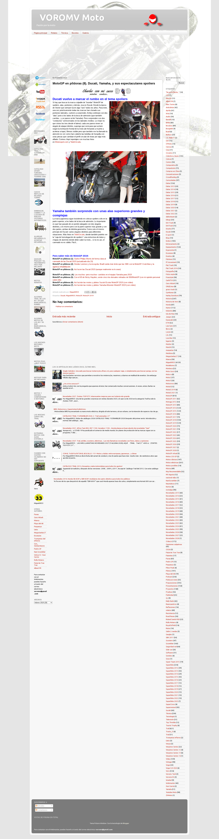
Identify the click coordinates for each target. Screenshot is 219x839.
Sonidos (169, 656)
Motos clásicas (171, 459)
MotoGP (79, 295)
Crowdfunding (171, 177)
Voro (168, 771)
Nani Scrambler (39, 552)
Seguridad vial (171, 647)
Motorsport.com (61, 142)
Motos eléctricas (172, 462)
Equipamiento (171, 247)
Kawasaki (169, 320)
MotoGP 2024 (171, 438)
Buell (168, 132)
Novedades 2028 (172, 538)
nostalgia (169, 490)
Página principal (40, 33)
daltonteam (170, 217)
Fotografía (170, 271)
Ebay (168, 238)
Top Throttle (171, 722)
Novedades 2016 (172, 502)
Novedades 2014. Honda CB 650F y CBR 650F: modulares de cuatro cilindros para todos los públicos (92, 479)
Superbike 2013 (172, 671)
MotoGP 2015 (171, 411)
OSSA (168, 549)
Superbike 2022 (172, 698)
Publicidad (170, 595)
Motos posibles (172, 466)
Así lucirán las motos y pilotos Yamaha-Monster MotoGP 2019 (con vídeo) (105, 285)
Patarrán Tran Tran (173, 552)
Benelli (168, 120)
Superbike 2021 (172, 695)
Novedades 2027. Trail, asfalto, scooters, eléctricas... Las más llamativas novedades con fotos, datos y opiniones (106, 441)
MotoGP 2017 (171, 417)
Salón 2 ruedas (171, 631)
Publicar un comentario (64, 306)
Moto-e (169, 374)
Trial (167, 735)
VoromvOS (170, 777)
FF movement (171, 262)
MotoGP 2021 (171, 429)
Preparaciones (171, 583)
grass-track (170, 289)
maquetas (170, 350)
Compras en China (172, 171)
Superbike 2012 (172, 668)
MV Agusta (170, 475)
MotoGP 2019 (88, 295)
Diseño (168, 229)
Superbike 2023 (172, 701)
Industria (169, 311)
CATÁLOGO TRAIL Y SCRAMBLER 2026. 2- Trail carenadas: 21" (86, 416)
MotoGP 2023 (171, 435)
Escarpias (37, 536)
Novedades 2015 (172, 499)
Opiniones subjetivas (174, 544)
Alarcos (169, 98)
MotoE (168, 387)
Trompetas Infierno (173, 738)
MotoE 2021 (170, 393)
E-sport (169, 235)
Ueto (36, 530)
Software (169, 653)
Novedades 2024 (172, 526)
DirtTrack (169, 226)
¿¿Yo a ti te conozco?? (71, 384)
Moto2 (168, 377)
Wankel (169, 780)
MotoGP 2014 (171, 408)
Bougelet (169, 129)
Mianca (36, 520)
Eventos (169, 256)
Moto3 (168, 380)
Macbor (169, 344)
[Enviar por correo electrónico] (85, 292)
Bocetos (75, 33)
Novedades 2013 (172, 493)
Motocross (170, 383)
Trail (167, 728)
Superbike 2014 (172, 674)
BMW (168, 123)
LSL (167, 335)
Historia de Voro (172, 302)
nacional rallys (171, 478)
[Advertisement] (108, 56)
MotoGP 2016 (171, 414)
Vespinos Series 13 (173, 753)
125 (167, 95)
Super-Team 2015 (173, 662)
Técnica (64, 33)
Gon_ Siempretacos (39, 545)
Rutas (168, 628)
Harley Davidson (172, 295)
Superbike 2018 (172, 686)
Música (168, 468)
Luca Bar (169, 338)
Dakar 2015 (170, 192)
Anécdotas (170, 107)
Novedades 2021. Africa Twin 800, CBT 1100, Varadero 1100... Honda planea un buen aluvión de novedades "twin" (106, 428)
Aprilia (168, 110)
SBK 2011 (170, 637)
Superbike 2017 (172, 683)
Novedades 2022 (172, 520)
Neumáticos (170, 484)
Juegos (169, 317)
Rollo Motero (39, 560)
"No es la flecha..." (172, 92)
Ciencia (168, 147)
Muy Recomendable (173, 471)
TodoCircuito (75, 142)
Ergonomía (170, 250)
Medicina (169, 353)
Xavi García (170, 786)
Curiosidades (171, 180)
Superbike (170, 665)
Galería (86, 33)
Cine (167, 150)
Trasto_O (169, 731)
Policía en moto (171, 580)
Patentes (169, 556)
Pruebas (169, 592)
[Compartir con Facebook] (93, 292)
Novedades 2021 (172, 517)
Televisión (170, 719)
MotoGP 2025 (171, 441)
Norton (168, 487)
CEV (167, 141)
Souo (168, 659)
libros (168, 329)
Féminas (169, 259)
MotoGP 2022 (171, 432)
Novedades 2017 (172, 505)
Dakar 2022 (170, 214)
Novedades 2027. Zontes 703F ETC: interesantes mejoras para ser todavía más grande (96, 396)
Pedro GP (37, 549)
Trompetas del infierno (39, 540)
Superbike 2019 (172, 689)
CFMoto (169, 144)
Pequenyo (38, 526)
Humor (168, 308)
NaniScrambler (171, 481)
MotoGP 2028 (171, 450)
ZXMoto (169, 795)
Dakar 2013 (170, 186)
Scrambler (170, 643)
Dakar (168, 183)
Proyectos (170, 589)
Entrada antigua (151, 316)
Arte (167, 113)
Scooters (169, 640)
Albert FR (37, 568)
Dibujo (168, 220)
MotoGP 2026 (171, 444)
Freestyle (169, 277)
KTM (167, 323)
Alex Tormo (170, 104)
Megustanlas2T (40, 533)
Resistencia (170, 613)
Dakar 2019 (170, 204)
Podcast (169, 577)
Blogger (126, 823)
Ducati (63, 295)
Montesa (169, 368)
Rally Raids (170, 601)
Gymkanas (170, 292)
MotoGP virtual (171, 453)
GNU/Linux (170, 286)
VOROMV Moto (69, 17)
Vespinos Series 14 (173, 756)
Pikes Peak (170, 568)
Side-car (169, 650)
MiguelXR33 (70, 295)
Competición (170, 168)
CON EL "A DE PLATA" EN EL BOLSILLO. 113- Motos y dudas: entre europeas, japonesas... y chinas (100, 453)
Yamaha (169, 789)
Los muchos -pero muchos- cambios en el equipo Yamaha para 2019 (103, 275)
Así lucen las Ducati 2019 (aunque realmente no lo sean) (97, 269)
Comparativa (171, 165)
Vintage (169, 762)
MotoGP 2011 (171, 399)
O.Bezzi (169, 541)
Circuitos (169, 153)
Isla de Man (170, 314)
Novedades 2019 (172, 511)
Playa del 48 (38, 523)
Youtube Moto (171, 792)
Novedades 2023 (172, 523)
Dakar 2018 (170, 201)
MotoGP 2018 (171, 420)
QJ (167, 598)
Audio (168, 116)
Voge (168, 765)
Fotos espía (170, 274)
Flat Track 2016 (172, 268)
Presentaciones (172, 586)
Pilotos (168, 571)
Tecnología (170, 716)
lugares (169, 341)
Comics (168, 162)
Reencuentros (171, 604)
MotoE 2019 (170, 390)
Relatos (54, 33)
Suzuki (168, 710)
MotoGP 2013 (171, 405)
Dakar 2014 (170, 189)
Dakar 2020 (170, 208)
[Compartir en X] (90, 292)
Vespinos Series (172, 747)
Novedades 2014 (172, 496)
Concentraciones (172, 174)
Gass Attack (38, 517)
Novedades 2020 (172, 514)
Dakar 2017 (170, 198)
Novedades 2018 (172, 508)
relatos (168, 610)
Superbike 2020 (172, 692)
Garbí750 (169, 280)
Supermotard (171, 707)
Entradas (40, 806)
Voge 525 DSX (171, 768)
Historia (169, 299)
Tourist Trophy (171, 725)
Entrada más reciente (63, 316)
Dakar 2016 (170, 195)
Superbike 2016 (172, 680)
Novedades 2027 (172, 535)
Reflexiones (170, 607)
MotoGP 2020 (171, 426)
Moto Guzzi (170, 371)
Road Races (170, 616)
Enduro (168, 241)
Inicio (109, 316)
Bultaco (169, 135)
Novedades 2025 (172, 529)
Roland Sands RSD (173, 619)
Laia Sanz (169, 326)
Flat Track (169, 265)
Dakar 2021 (170, 211)
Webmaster (170, 783)
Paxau (36, 514)
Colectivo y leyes (172, 156)
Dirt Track (169, 223)
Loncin (168, 332)
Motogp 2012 (171, 402)
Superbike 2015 (172, 677)
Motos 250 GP (171, 456)
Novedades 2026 (172, 532)
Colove (168, 159)
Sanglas (169, 634)
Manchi (168, 347)
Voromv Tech (171, 774)
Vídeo (168, 759)
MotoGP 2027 (171, 447)
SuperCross (170, 704)
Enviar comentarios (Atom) (73, 322)
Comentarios (42, 810)
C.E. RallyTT (170, 138)
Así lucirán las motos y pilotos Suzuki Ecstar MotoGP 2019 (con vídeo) (103, 282)
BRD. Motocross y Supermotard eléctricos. (70, 409)
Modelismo (170, 365)
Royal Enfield (171, 625)
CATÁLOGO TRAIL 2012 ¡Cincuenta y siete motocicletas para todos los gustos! (92, 466)
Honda (168, 305)
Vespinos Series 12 (173, 750)
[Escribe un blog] (88, 292)
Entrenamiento (171, 244)
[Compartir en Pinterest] (95, 292)
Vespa (168, 744)
